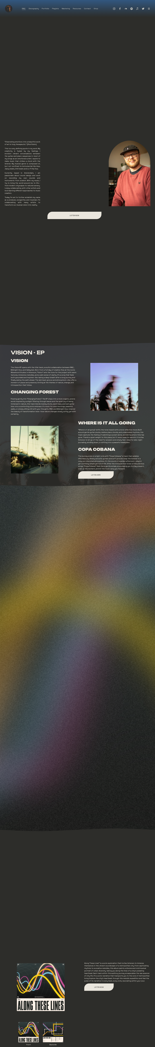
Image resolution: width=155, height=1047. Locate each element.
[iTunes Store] (137, 8)
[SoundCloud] (125, 8)
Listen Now (74, 215)
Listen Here (96, 475)
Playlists (55, 8)
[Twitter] (143, 8)
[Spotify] (131, 8)
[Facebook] (120, 8)
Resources (77, 8)
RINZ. (24, 8)
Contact (87, 8)
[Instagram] (114, 8)
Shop (96, 8)
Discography (34, 8)
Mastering (66, 8)
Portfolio (45, 8)
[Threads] (149, 8)
